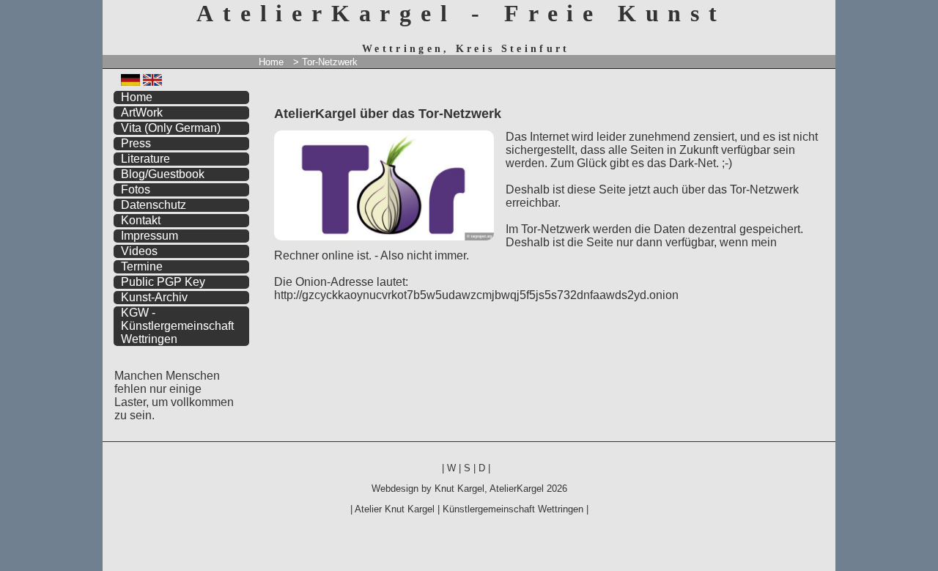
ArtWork (142, 112)
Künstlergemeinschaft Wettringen (513, 509)
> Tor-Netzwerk (325, 61)
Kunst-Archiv (154, 297)
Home (271, 61)
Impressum (149, 235)
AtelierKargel (517, 488)
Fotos (135, 189)
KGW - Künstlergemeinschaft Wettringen (177, 325)
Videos (139, 251)
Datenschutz (153, 205)
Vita (171, 128)
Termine (142, 266)
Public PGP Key (163, 282)
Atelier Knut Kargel (395, 509)
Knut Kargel (459, 488)
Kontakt (140, 220)
